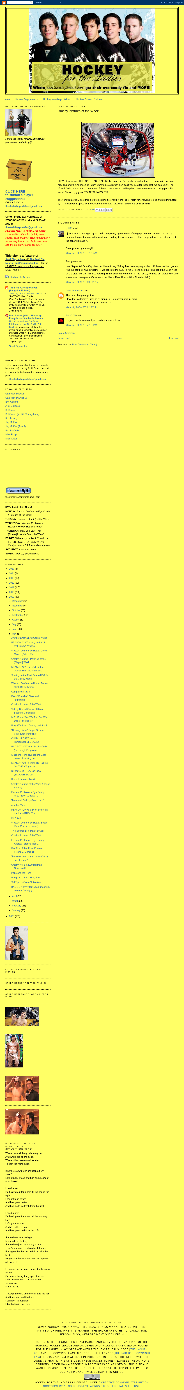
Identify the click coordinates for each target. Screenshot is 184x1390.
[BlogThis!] (100, 210)
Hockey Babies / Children (89, 99)
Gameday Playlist (14, 393)
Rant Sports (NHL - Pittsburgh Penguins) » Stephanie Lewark (26, 317)
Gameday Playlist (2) (16, 397)
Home (7, 99)
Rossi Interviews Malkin (23, 779)
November (17, 605)
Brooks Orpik (12, 430)
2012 (12, 582)
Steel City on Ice (14, 259)
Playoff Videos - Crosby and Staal (29, 725)
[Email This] (97, 210)
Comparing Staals (20, 691)
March (15, 901)
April (14, 896)
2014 (12, 573)
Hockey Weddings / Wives (57, 99)
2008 (12, 916)
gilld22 (69, 228)
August (16, 619)
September (18, 615)
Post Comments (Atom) (84, 344)
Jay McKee (11, 422)
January (16, 910)
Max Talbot (11, 438)
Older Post (173, 338)
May (14, 633)
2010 (12, 592)
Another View (18, 805)
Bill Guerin (10, 410)
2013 (12, 578)
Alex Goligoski (12, 406)
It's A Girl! (16, 818)
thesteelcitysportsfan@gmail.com (24, 206)
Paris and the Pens (21, 873)
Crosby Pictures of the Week (78, 111)
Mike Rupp (11, 434)
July (14, 624)
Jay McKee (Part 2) (15, 426)
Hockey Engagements (26, 99)
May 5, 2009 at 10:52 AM (82, 282)
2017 (12, 568)
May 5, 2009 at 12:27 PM (82, 307)
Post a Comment (66, 333)
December (17, 601)
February (17, 905)
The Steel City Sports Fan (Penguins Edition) (23, 289)
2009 (12, 596)
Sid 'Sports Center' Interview (26, 882)
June (15, 629)
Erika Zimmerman (75, 290)
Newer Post (64, 338)
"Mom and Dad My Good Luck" (27, 800)
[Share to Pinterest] (110, 210)
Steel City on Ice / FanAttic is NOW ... (27, 293)
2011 (12, 587)
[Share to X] (104, 210)
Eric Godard (11, 401)
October (16, 610)
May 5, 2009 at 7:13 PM (81, 325)
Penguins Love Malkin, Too (25, 877)
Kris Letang (11, 418)
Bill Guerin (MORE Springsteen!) (22, 414)
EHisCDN (71, 315)
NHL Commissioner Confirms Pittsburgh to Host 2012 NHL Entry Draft (26, 324)
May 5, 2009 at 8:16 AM (81, 253)
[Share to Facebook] (107, 210)
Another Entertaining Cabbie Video (29, 638)
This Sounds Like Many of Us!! (27, 830)
